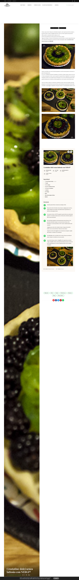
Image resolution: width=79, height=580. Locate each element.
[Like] (54, 300)
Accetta (56, 578)
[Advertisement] (39, 15)
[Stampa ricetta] (68, 152)
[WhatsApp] (63, 300)
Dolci (52, 293)
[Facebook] (56, 300)
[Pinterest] (61, 300)
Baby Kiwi (46, 293)
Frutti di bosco (63, 293)
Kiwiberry (70, 293)
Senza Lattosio (60, 295)
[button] (71, 152)
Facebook (72, 1)
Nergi (54, 295)
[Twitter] (58, 300)
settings (48, 578)
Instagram (74, 1)
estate (57, 293)
